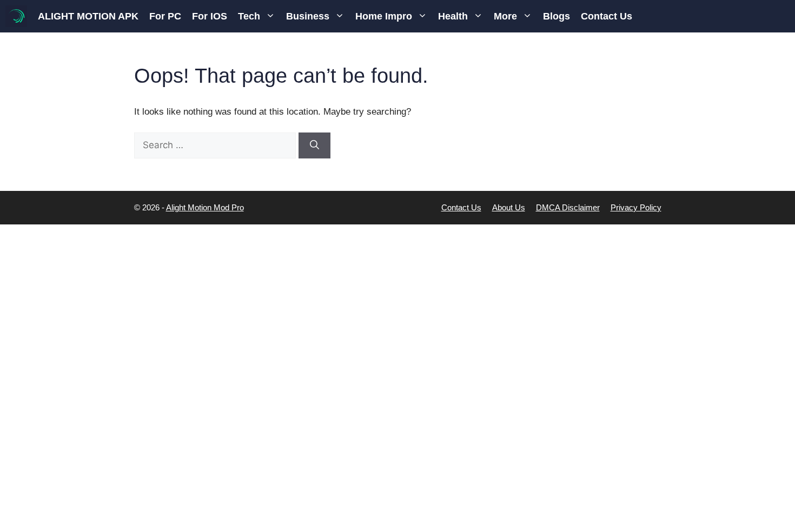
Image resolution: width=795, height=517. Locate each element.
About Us (508, 207)
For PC (165, 16)
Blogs (556, 16)
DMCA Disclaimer (568, 207)
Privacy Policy (636, 207)
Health (453, 16)
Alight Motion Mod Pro (205, 207)
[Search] (314, 145)
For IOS (209, 16)
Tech (249, 16)
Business (307, 16)
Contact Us (606, 16)
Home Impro (383, 16)
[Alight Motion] (16, 16)
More (505, 16)
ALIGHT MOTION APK (88, 16)
